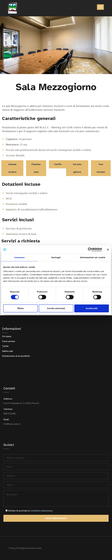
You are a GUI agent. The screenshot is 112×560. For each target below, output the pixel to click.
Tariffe (5, 346)
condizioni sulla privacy (41, 510)
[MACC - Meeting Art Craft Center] (12, 8)
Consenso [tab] (19, 257)
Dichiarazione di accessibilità (16, 356)
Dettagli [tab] (56, 257)
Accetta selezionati (56, 308)
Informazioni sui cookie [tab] (92, 257)
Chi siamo (6, 336)
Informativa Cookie (32, 548)
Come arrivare (8, 341)
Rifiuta (20, 308)
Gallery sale (7, 351)
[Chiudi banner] (108, 250)
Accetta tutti (91, 308)
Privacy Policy (15, 548)
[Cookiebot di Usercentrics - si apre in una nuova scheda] (90, 250)
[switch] (42, 297)
